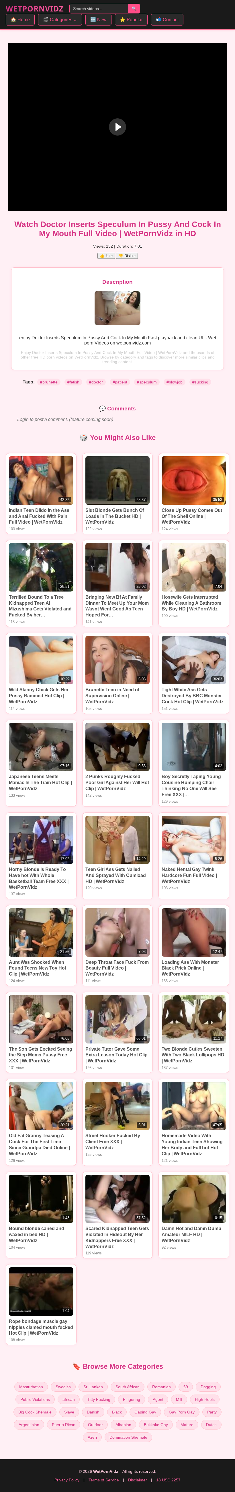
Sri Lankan (93, 1387)
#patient (120, 382)
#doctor (96, 382)
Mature (187, 1424)
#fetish (73, 382)
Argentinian (29, 1424)
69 (185, 1387)
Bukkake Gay (156, 1424)
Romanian (161, 1387)
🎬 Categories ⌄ (60, 19)
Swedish (63, 1387)
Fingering (131, 1399)
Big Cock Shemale (35, 1412)
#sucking (200, 382)
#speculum (147, 382)
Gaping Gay (145, 1412)
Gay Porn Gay (182, 1412)
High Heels (205, 1399)
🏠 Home (20, 19)
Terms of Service (104, 1480)
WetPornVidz (35, 8)
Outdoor (95, 1424)
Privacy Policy (66, 1480)
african (68, 1399)
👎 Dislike (127, 256)
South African (127, 1387)
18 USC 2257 (168, 1480)
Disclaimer (137, 1480)
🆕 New (98, 19)
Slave (69, 1412)
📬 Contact (167, 19)
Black (117, 1412)
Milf (179, 1399)
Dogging (208, 1387)
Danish (93, 1412)
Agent (158, 1399)
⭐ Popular (131, 19)
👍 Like (106, 256)
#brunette (49, 382)
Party (212, 1412)
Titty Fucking (98, 1399)
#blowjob (175, 382)
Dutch (211, 1424)
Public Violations (35, 1399)
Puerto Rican (63, 1424)
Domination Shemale (128, 1437)
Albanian (123, 1424)
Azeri (92, 1437)
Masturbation (31, 1387)
